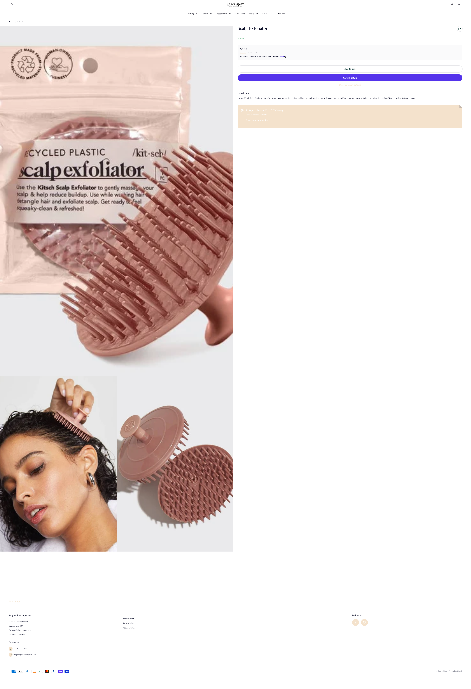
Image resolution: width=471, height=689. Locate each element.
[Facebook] (355, 622)
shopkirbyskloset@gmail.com (24, 654)
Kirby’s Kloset (442, 671)
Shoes (205, 14)
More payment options (350, 84)
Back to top (14, 601)
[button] (12, 4)
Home (11, 21)
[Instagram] (364, 622)
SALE (265, 14)
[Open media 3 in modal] (58, 464)
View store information (257, 120)
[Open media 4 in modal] (175, 464)
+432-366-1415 (20, 649)
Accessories (221, 14)
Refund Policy (128, 618)
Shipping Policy (129, 628)
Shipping (243, 53)
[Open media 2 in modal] (117, 201)
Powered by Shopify (455, 671)
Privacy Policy (128, 623)
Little (251, 14)
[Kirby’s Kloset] (235, 4)
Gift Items (240, 14)
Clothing (190, 14)
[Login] (452, 4)
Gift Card (280, 14)
